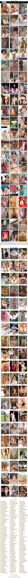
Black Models (13, 512)
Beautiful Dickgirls (13, 509)
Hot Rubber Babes (4, 534)
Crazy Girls (3, 517)
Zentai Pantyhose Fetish (23, 572)
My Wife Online (4, 550)
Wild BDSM (3, 571)
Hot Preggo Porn (22, 533)
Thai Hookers (13, 566)
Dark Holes (12, 519)
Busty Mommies (13, 513)
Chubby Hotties (13, 514)
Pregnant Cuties (22, 555)
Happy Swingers (22, 530)
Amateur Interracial (22, 503)
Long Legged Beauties (23, 540)
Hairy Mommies (22, 529)
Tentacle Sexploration (5, 566)
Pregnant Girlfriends (4, 556)
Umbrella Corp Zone (13, 567)
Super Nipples (3, 565)
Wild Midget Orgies (13, 571)
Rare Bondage (22, 556)
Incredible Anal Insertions (5, 535)
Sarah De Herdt (4, 560)
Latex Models (3, 540)
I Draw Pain (12, 534)
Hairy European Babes (14, 529)
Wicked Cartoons (13, 570)
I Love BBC (21, 534)
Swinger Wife (22, 565)
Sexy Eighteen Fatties (14, 561)
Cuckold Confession (14, 517)
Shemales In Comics (23, 561)
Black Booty (3, 512)
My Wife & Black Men (23, 549)
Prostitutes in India (13, 556)
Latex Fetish (22, 539)
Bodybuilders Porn (23, 512)
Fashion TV (3, 524)
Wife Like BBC (22, 570)
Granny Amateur (22, 528)
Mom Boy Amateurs (23, 546)
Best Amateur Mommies (23, 509)
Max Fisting (3, 545)
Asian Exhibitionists (4, 508)
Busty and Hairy (22, 513)
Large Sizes (12, 539)
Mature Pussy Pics (4, 544)
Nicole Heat (21, 551)
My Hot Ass (12, 549)
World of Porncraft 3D (5, 572)
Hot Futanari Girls (13, 533)
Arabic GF (21, 507)
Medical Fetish (13, 545)
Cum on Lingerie (22, 517)
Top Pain (3, 567)
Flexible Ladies (22, 524)
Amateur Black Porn (4, 503)
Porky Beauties (13, 555)
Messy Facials (3, 546)
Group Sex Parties (4, 529)
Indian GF (21, 535)
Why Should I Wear (4, 570)
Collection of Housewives (23, 514)
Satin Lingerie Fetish (14, 560)
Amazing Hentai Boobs (4, 507)
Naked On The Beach (4, 551)
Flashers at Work (13, 524)
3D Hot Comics (4, 502)
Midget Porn (12, 546)
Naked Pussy (13, 551)
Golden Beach (13, 528)
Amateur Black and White (14, 503)
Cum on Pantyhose (13, 518)
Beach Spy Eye (4, 509)
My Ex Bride (3, 549)
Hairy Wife (12, 530)
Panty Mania (3, 555)
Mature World (13, 544)
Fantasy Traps (22, 523)
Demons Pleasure (22, 519)
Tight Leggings (22, 566)
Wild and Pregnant (22, 571)
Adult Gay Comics (22, 502)
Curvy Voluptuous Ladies (23, 518)
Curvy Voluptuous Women (5, 519)
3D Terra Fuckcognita (14, 502)
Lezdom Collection (13, 540)
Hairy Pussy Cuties (4, 530)
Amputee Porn (13, 507)
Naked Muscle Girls (23, 550)
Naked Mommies (13, 550)
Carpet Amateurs (4, 514)
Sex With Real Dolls (4, 561)
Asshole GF (12, 508)
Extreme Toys (3, 523)
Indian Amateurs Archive (14, 535)
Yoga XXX (12, 572)
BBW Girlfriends (22, 508)
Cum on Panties (4, 518)
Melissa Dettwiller (22, 545)
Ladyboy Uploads (4, 539)
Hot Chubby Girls (4, 533)
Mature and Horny (22, 544)
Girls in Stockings (4, 528)
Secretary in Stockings (23, 560)
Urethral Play (22, 567)
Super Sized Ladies (13, 565)
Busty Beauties (4, 513)
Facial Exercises (13, 523)
